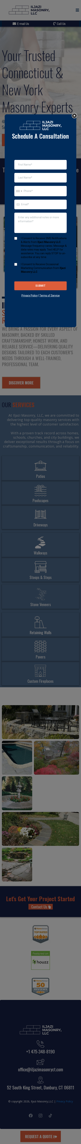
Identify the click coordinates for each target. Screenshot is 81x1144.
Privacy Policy (29, 295)
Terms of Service (49, 295)
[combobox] (19, 191)
